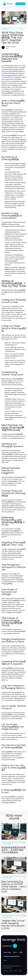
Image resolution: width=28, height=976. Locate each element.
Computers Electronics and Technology (10, 28)
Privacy (11, 970)
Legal (20, 970)
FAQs (21, 952)
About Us (5, 970)
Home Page (7, 952)
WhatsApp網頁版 (7, 77)
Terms (15, 970)
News (15, 952)
